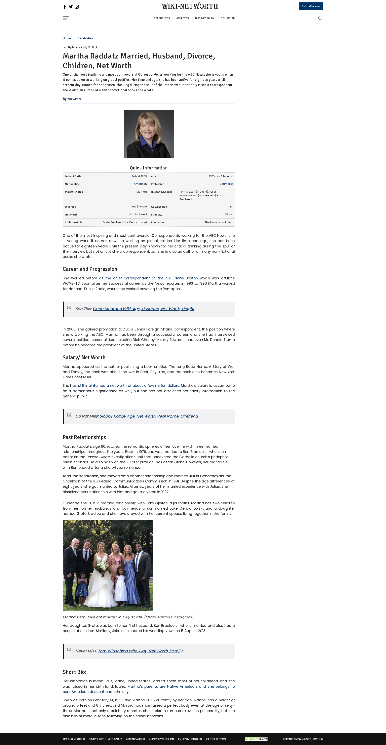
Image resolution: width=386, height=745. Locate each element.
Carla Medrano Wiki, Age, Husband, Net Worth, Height (143, 309)
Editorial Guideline (135, 738)
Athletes (182, 18)
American (140, 184)
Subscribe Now (311, 6)
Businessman (204, 18)
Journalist (226, 184)
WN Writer (74, 99)
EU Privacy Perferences (190, 738)
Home (67, 38)
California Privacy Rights (161, 738)
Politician (228, 18)
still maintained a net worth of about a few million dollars (128, 385)
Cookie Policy (115, 738)
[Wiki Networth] (190, 6)
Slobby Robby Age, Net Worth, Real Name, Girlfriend (149, 416)
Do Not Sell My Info (216, 738)
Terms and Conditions (74, 738)
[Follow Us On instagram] (77, 6)
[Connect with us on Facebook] (65, 6)
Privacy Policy (96, 738)
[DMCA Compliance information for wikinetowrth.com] (257, 739)
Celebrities (162, 18)
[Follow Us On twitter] (71, 6)
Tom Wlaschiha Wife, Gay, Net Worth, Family (140, 651)
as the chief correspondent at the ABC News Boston (149, 278)
